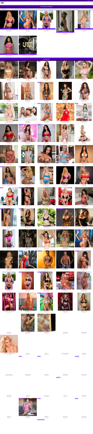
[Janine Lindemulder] (65, 335)
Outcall (10, 31)
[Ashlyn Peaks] (9, 145)
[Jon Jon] (65, 377)
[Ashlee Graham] (65, 124)
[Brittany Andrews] (28, 166)
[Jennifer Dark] (84, 356)
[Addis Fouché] (46, 61)
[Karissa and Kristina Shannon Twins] (9, 419)
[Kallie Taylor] (65, 398)
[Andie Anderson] (46, 103)
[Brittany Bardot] (46, 166)
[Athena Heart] (28, 145)
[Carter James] (28, 187)
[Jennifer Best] (65, 356)
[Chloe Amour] (9, 208)
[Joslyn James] (84, 377)
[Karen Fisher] (84, 398)
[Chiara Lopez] (84, 187)
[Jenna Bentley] (28, 356)
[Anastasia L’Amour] (9, 103)
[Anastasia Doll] (84, 82)
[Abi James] (28, 61)
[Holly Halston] (28, 314)
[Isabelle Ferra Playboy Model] (9, 335)
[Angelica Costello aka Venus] (65, 103)
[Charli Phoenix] (65, 187)
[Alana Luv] (9, 82)
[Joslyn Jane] (9, 398)
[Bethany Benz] (84, 145)
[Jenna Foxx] (46, 356)
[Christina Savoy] (65, 208)
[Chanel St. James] (46, 187)
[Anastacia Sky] (65, 82)
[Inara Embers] (65, 314)
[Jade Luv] (46, 335)
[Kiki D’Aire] (84, 419)
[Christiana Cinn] (28, 208)
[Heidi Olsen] (9, 314)
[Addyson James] (65, 61)
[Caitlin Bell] (84, 166)
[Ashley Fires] (84, 124)
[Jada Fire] (28, 335)
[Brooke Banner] (65, 166)
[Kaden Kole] (28, 398)
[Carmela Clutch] (9, 187)
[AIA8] (2, 2)
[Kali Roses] (46, 398)
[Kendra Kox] (46, 419)
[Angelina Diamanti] (84, 103)
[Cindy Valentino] (84, 208)
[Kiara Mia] (65, 419)
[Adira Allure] (84, 61)
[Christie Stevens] (46, 208)
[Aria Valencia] (28, 124)
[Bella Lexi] (65, 145)
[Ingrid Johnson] (84, 314)
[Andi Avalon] (28, 103)
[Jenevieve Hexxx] (9, 356)
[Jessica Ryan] (9, 377)
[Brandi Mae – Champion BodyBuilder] (9, 166)
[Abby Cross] (9, 61)
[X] (89, 0)
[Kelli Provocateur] (28, 419)
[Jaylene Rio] (84, 335)
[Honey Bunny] (46, 314)
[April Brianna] (9, 124)
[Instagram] (91, 0)
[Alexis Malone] (28, 82)
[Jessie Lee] (28, 377)
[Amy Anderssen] (46, 82)
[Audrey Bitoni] (46, 145)
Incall (65, 34)
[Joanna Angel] (46, 377)
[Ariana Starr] (46, 124)
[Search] (91, 3)
